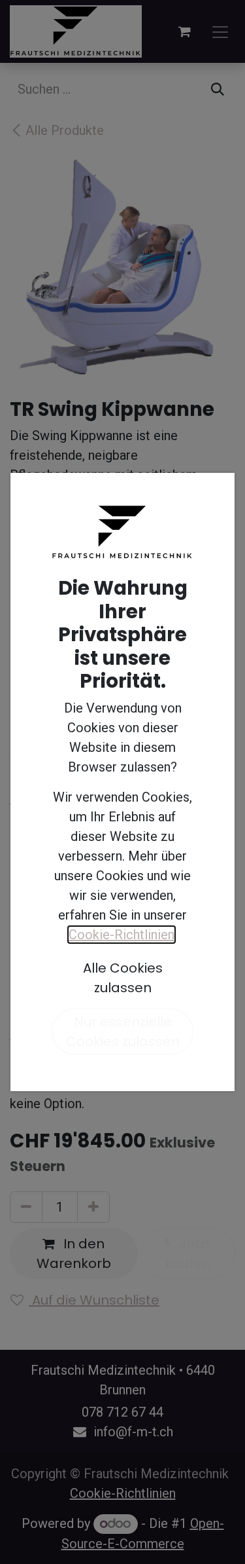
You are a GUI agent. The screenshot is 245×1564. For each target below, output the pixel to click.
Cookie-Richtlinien (121, 934)
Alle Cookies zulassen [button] (123, 978)
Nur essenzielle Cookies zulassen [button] (123, 1032)
